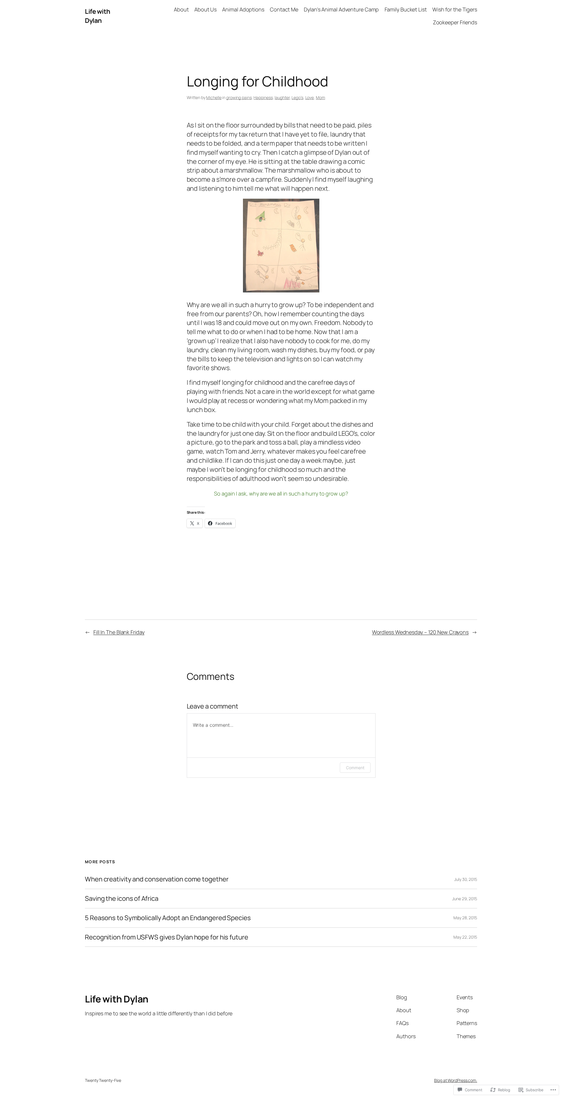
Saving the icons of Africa (121, 898)
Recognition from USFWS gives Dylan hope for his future (166, 937)
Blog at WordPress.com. (455, 1080)
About (181, 9)
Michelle (213, 97)
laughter (282, 97)
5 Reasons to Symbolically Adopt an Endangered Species (168, 918)
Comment (355, 767)
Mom (320, 97)
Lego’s (297, 97)
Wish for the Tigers (454, 9)
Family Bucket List (406, 9)
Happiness (263, 97)
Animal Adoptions (243, 9)
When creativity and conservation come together (156, 879)
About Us (205, 9)
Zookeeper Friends (455, 22)
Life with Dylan (97, 16)
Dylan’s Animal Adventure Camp (341, 9)
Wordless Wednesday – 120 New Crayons (420, 632)
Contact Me (284, 9)
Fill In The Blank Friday (119, 632)
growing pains (239, 97)
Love (309, 97)
